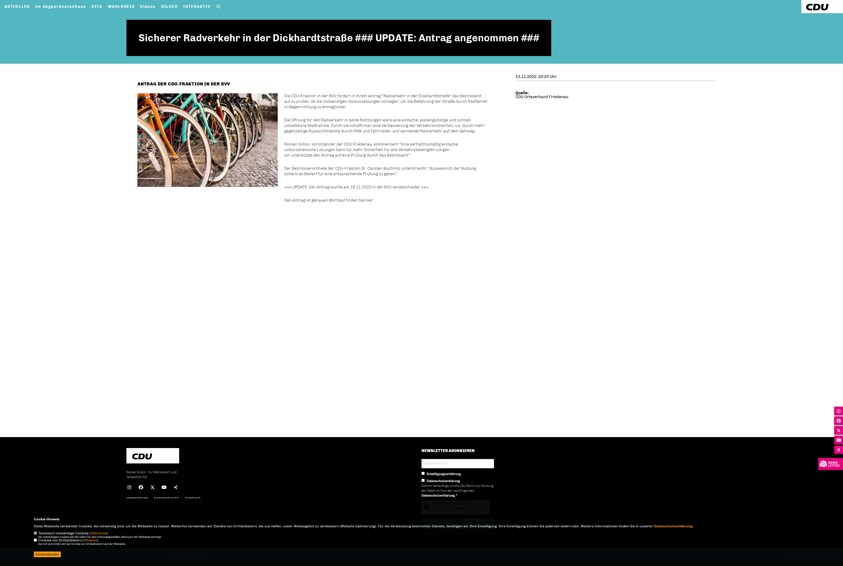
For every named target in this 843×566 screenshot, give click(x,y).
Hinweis (90, 540)
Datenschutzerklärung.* (439, 495)
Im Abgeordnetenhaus (60, 7)
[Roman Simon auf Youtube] (164, 488)
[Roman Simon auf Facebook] (141, 488)
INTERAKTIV (197, 7)
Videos (148, 7)
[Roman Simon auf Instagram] (129, 488)
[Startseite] (153, 456)
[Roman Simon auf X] (152, 488)
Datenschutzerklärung (673, 526)
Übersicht (98, 533)
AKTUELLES (17, 7)
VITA (96, 7)
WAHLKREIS (121, 7)
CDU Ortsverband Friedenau (541, 96)
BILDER (169, 7)
